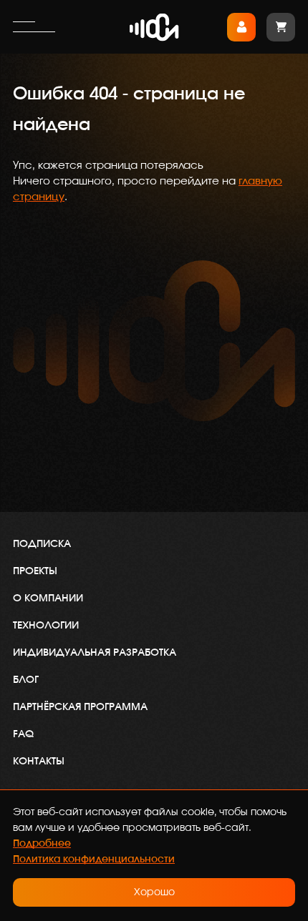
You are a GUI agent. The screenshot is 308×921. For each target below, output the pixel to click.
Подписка (42, 544)
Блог (26, 680)
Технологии (46, 626)
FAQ (23, 734)
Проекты (35, 571)
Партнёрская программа (80, 707)
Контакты (38, 762)
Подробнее (42, 844)
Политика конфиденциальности (94, 859)
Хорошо (154, 892)
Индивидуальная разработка (94, 653)
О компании (48, 599)
